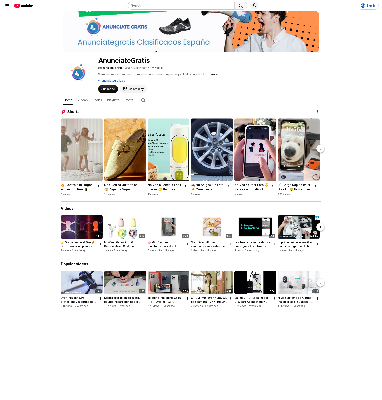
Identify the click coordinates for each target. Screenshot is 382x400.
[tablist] (191, 100)
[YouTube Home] (23, 5)
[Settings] (352, 5)
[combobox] (182, 5)
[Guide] (7, 5)
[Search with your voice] (254, 6)
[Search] (240, 6)
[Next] (320, 149)
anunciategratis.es (113, 80)
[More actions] (317, 112)
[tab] (68, 100)
